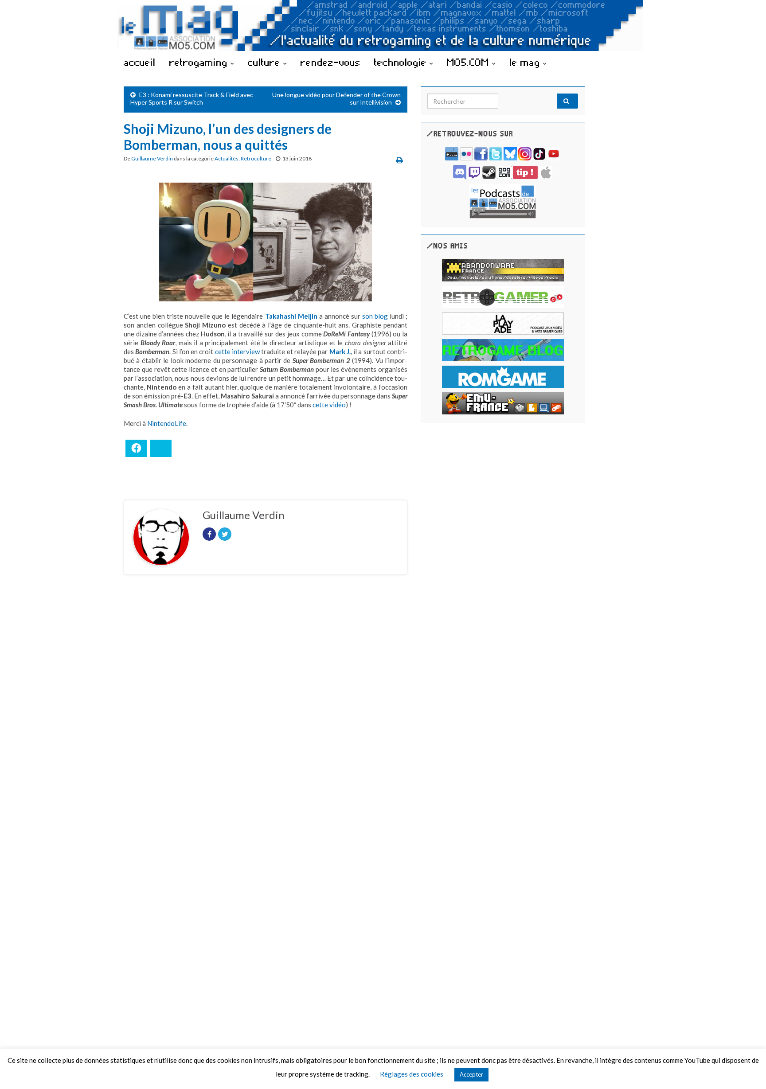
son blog (375, 316)
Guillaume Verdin (152, 158)
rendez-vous (330, 62)
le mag (526, 62)
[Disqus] (265, 703)
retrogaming (200, 62)
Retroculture (256, 158)
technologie (402, 62)
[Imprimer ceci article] (399, 160)
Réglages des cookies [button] (411, 1074)
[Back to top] (746, 1069)
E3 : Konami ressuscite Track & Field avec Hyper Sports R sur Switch (191, 98)
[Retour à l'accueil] (383, 25)
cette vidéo (329, 405)
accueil (140, 62)
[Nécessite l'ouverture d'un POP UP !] (502, 200)
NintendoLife (166, 423)
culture (265, 62)
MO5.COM (469, 62)
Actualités (226, 158)
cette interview (237, 351)
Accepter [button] (471, 1074)
